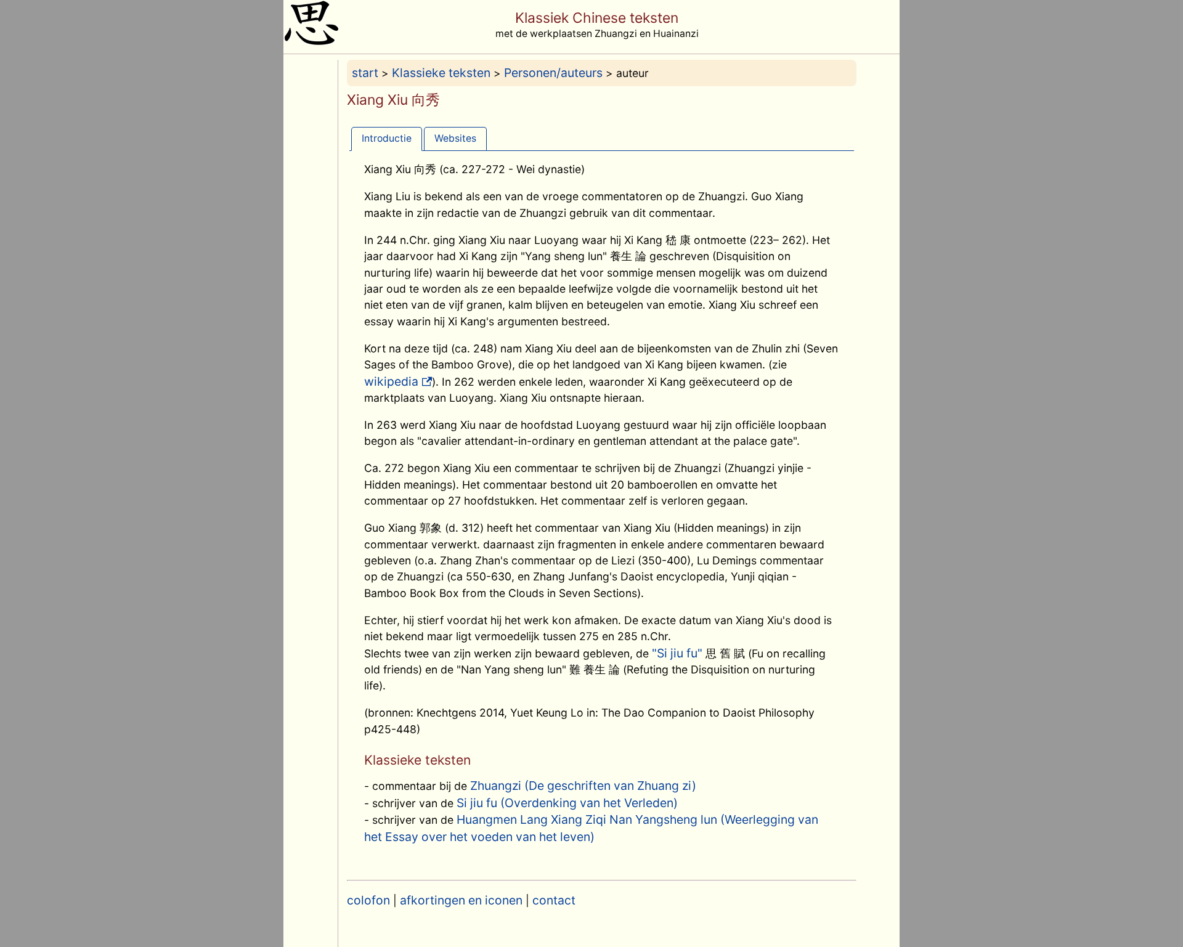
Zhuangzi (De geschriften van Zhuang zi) (583, 785)
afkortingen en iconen (461, 900)
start (365, 72)
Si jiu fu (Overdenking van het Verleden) (567, 802)
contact (553, 900)
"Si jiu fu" (677, 653)
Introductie (387, 138)
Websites (455, 138)
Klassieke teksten (441, 72)
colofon (368, 900)
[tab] (386, 138)
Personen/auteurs (553, 72)
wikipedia (391, 381)
